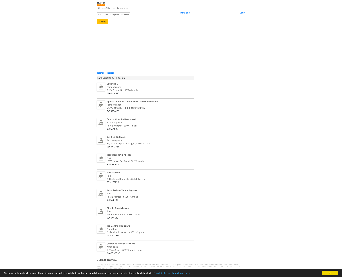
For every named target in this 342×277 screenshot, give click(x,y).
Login (242, 12)
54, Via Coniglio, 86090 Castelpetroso (126, 108)
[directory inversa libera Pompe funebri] (101, 86)
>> (116, 260)
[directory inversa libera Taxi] (101, 158)
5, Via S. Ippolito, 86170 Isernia (122, 90)
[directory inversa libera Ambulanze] (101, 246)
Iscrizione (185, 12)
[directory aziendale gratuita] (101, 3)
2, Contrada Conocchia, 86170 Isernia (126, 179)
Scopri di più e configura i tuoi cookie (171, 273)
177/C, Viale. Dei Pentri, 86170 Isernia (125, 161)
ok (330, 272)
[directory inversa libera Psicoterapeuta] (101, 122)
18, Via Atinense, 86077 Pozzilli (122, 125)
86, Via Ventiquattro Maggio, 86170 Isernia (128, 143)
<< (98, 260)
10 (113, 260)
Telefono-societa (105, 72)
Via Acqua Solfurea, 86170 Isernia (124, 214)
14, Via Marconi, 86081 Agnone (122, 196)
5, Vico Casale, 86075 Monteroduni (124, 250)
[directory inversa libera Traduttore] (101, 229)
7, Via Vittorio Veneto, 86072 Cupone (125, 232)
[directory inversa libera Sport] (101, 193)
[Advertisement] (171, 52)
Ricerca (102, 21)
